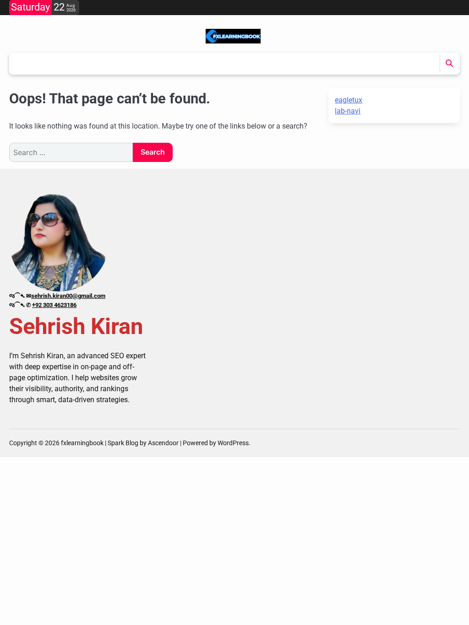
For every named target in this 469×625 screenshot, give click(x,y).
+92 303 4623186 (54, 305)
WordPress (233, 443)
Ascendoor (163, 443)
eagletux (348, 100)
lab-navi (347, 111)
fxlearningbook (82, 443)
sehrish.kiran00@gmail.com (68, 295)
